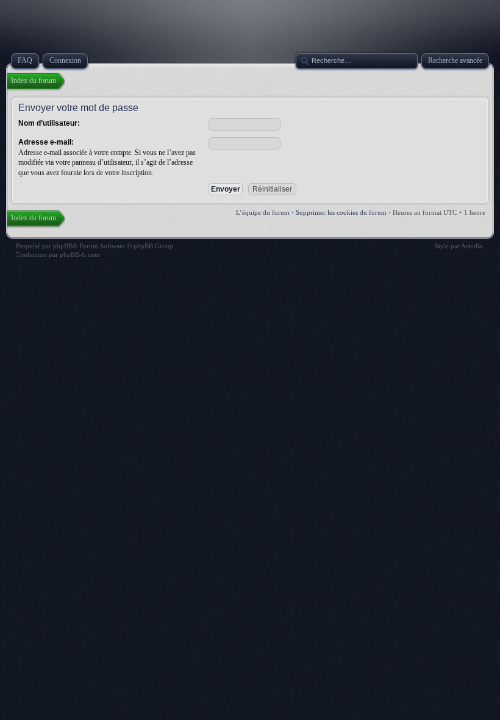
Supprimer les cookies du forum (341, 212)
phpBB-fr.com (80, 254)
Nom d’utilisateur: (49, 123)
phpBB (63, 246)
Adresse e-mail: (46, 142)
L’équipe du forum (263, 212)
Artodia (471, 246)
